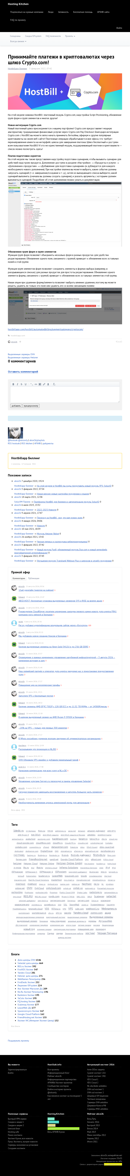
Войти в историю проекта (59, 1089)
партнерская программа (65, 929)
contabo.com (21, 847)
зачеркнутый (21, 384)
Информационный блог (58, 1073)
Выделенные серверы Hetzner (23, 357)
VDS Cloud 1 (92, 1079)
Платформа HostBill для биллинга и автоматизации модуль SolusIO (66, 501)
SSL (65, 904)
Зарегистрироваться (17, 1069)
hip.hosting (89, 863)
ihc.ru (26, 867)
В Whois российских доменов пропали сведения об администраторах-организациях (60, 738)
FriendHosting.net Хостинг (30, 1017)
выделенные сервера (77, 917)
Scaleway (99, 896)
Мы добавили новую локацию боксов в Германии (43, 636)
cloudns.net (83, 843)
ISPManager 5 (31, 872)
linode (84, 876)
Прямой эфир (20, 572)
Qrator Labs (82, 892)
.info (120, 1161)
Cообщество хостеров (58, 1086)
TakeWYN (111, 905)
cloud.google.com (25, 843)
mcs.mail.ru (69, 880)
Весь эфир (15, 810)
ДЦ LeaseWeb (105, 921)
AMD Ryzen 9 (23, 835)
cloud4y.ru (58, 843)
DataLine (74, 847)
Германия (43, 921)
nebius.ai (76, 884)
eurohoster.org (108, 851)
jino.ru (104, 871)
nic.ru (96, 884)
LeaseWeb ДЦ (24, 1007)
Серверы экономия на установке (23, 1145)
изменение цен (57, 925)
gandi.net (54, 859)
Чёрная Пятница (107, 933)
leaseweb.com (72, 876)
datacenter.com (59, 847)
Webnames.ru (109, 908)
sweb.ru (84, 905)
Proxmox (53, 892)
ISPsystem (60, 871)
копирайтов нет (115, 1155)
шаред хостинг (64, 937)
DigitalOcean (47, 851)
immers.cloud (51, 868)
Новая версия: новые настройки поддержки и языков (63, 493)
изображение (40, 384)
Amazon (81, 831)
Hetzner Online (47, 863)
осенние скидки (44, 929)
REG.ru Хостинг (25, 966)
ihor (32, 868)
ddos (82, 847)
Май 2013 (91, 1132)
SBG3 (89, 896)
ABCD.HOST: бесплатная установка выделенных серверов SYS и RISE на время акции (60, 600)
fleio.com (111, 855)
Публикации (33, 578)
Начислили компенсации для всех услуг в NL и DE (43, 770)
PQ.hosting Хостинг (27, 1001)
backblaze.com (60, 838)
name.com (64, 884)
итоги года (71, 925)
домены (92, 921)
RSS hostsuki (14, 443)
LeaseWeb (57, 875)
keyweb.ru (113, 872)
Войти (119, 27)
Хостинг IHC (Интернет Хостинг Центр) (36, 1020)
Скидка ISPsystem (33, 36)
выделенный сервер (27, 921)
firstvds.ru (99, 855)
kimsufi (21, 876)
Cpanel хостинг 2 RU (96, 1076)
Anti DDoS (36, 834)
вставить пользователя (48, 384)
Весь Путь (91, 1118)
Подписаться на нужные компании (26, 12)
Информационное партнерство (62, 1079)
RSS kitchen (27, 443)
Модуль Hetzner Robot (48, 533)
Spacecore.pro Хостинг (28, 1011)
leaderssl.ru (44, 876)
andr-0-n (22, 767)
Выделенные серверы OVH (21, 354)
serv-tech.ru (43, 900)
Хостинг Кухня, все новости (20, 1138)
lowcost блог (14, 1128)
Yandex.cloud (80, 913)
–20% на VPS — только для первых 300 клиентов (43, 727)
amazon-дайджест (96, 830)
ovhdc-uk (67, 888)
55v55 (119, 1158)
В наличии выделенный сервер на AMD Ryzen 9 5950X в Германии (51, 717)
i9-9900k (17, 868)
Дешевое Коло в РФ (96, 1105)
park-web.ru (90, 888)
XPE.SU (59, 913)
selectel (111, 896)
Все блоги (15, 1026)
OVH (29, 888)
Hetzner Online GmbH (69, 863)
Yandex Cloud (24, 972)
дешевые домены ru (77, 921)
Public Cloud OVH (67, 892)
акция (108, 912)
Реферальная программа (23, 933)
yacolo (67, 912)
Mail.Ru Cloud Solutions (38, 880)
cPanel (46, 847)
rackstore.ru (95, 892)
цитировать (31, 384)
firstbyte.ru (42, 855)
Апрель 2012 (93, 1138)
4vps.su (41, 830)
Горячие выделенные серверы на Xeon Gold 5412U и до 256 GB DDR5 (53, 646)
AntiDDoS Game (104, 835)
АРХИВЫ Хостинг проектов (60, 1082)
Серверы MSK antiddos (97, 1109)
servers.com (83, 900)
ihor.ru (40, 867)
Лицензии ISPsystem (27, 985)
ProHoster (29, 892)
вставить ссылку (44, 384)
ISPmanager (17, 871)
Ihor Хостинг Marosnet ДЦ (30, 988)
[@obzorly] (15, 432)
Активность (63, 12)
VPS (70, 908)
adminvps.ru (60, 831)
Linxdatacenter (95, 876)
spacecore (105, 900)
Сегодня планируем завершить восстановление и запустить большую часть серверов (60, 791)
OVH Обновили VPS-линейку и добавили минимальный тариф (48, 759)
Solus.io (94, 900)
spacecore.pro (22, 904)
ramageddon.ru (111, 892)
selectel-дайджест (27, 900)
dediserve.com (32, 851)
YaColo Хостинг (25, 998)
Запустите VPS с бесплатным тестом (36, 695)
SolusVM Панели (22, 501)
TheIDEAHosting (19, 909)
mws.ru (42, 884)
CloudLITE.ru (70, 843)
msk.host (20, 884)
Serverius (71, 900)
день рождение (58, 921)
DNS (56, 851)
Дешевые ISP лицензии (97, 1096)
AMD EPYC (111, 831)
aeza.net (72, 831)
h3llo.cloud (108, 859)
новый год (29, 929)
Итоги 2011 (92, 1141)
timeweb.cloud (35, 908)
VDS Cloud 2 (92, 1082)
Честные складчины (96, 1099)
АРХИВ (37, 443)
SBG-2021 (81, 896)
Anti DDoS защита (50, 835)
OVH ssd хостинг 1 (95, 1089)
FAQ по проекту (18, 19)
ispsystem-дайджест (78, 872)
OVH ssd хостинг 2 (95, 1092)
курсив (17, 384)
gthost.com (96, 859)
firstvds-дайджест (81, 855)
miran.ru (111, 880)
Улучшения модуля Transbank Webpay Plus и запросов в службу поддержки (74, 560)
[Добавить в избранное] (20, 341)
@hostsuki (13, 440)
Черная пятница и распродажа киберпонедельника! (62, 541)
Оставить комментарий (23, 371)
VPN (64, 909)
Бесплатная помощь (82, 12)
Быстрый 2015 (93, 1125)
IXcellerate (94, 872)
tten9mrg (22, 745)
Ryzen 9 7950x (68, 896)
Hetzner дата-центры (28, 975)
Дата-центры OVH (26, 960)
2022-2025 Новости (46, 509)
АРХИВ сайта (103, 12)
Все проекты (53, 1069)
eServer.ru (78, 851)
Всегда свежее (17, 41)
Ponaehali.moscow (105, 888)
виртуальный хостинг (55, 917)
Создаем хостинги (16, 1148)
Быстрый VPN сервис (17, 1118)
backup (73, 839)
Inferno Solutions (68, 867)
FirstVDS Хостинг (25, 969)
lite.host (107, 876)
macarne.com (20, 880)
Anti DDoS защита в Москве (73, 835)
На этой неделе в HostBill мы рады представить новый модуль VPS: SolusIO (74, 485)
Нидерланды (108, 925)
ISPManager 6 (46, 871)
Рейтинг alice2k (55, 1076)
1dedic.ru (18, 830)
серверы (41, 933)
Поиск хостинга (15, 1135)
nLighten (110, 884)
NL (102, 884)
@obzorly (23, 440)
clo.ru (104, 839)
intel (101, 868)
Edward (22, 597)
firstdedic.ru (54, 855)
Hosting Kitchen (18, 4)
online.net (20, 888)
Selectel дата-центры (28, 963)
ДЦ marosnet (21, 925)
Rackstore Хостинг (26, 995)
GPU (87, 859)
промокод (101, 929)
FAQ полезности (53, 36)
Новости (41, 525)
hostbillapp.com (18, 335)
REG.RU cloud (40, 896)
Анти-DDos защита (95, 1069)
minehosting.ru (99, 880)
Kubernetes (31, 876)
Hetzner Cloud (31, 863)
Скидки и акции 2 (16, 1125)
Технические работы (74, 933)
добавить (16, 405)
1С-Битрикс (31, 831)
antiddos (91, 834)
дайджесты (47, 443)
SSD (59, 905)
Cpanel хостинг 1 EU (96, 1073)
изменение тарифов (39, 925)
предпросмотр (31, 405)
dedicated (19, 851)
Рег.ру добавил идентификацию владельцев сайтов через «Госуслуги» (53, 625)
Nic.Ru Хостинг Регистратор (31, 991)
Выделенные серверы (101, 917)
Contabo (109, 843)
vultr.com (79, 908)
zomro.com (97, 912)
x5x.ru (51, 913)
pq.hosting (17, 892)
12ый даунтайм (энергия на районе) (36, 590)
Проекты (69, 36)
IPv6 (114, 868)
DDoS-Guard (92, 847)
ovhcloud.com (53, 888)
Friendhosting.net (38, 859)
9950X (50, 831)
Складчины (15, 36)
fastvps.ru (31, 855)
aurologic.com (44, 839)
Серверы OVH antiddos (97, 1102)
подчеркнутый (25, 384)
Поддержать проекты (18, 1040)
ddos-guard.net (107, 847)
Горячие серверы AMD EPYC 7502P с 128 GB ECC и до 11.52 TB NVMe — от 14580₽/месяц (63, 706)
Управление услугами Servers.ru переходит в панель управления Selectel (55, 781)
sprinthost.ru (50, 904)
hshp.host (111, 863)
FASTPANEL (19, 855)
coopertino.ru (35, 847)
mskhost (32, 884)
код (36, 384)
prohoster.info (42, 892)
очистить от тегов (54, 384)
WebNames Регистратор (29, 979)
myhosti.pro (53, 884)
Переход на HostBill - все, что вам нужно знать (59, 517)
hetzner (17, 863)
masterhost (56, 879)
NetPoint (87, 884)
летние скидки (84, 925)
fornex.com (21, 859)
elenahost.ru (66, 851)
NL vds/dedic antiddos (97, 1086)
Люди (50, 12)
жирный (13, 384)
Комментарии (19, 578)
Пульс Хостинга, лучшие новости (23, 1141)
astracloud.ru (17, 839)
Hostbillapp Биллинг (17, 68)
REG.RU (28, 896)
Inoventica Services (88, 868)
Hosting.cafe (13, 1132)
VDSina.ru (55, 908)
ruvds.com (54, 896)
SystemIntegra (97, 904)
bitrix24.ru (94, 839)
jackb (21, 621)
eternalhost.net (91, 851)
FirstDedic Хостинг (26, 982)
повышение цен (86, 929)
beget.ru (83, 838)
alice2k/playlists (37, 440)
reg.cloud (17, 896)
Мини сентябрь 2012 (96, 1135)
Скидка (50, 933)
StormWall (74, 904)
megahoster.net (83, 880)
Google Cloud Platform (72, 859)
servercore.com (57, 900)
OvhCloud (39, 888)
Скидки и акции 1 (16, 1122)
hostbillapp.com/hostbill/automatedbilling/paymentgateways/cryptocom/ (45, 329)
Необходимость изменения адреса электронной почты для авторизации (54, 802)
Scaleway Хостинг (26, 1004)
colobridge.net (96, 843)
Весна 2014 (92, 1128)
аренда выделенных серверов (30, 917)
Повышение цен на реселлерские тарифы (39, 685)
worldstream (24, 913)
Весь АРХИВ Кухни (56, 1132)
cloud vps (113, 839)
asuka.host (30, 839)
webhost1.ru (92, 908)
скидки (59, 933)
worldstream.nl (39, 912)
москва (96, 925)
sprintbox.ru (37, 905)
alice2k (14, 342)
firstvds (65, 855)
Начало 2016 (93, 1122)
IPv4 (108, 867)
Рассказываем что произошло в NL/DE (37, 749)
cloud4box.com (43, 843)
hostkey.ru (100, 863)
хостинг (90, 933)
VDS (47, 908)
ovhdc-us (78, 888)
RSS (34, 464)
